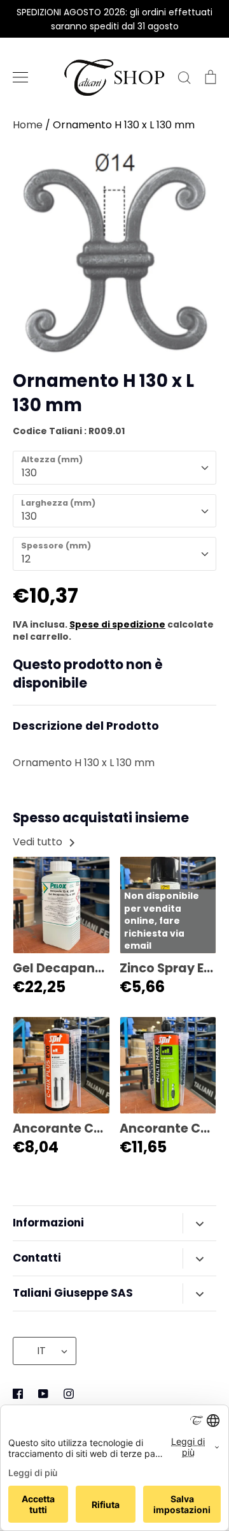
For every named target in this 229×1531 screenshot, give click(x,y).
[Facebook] (18, 1394)
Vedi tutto (39, 841)
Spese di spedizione (117, 624)
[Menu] (20, 77)
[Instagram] (68, 1394)
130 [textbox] (29, 472)
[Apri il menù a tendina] (199, 1223)
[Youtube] (43, 1394)
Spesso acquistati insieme (101, 818)
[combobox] (114, 468)
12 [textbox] (26, 559)
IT (41, 1350)
